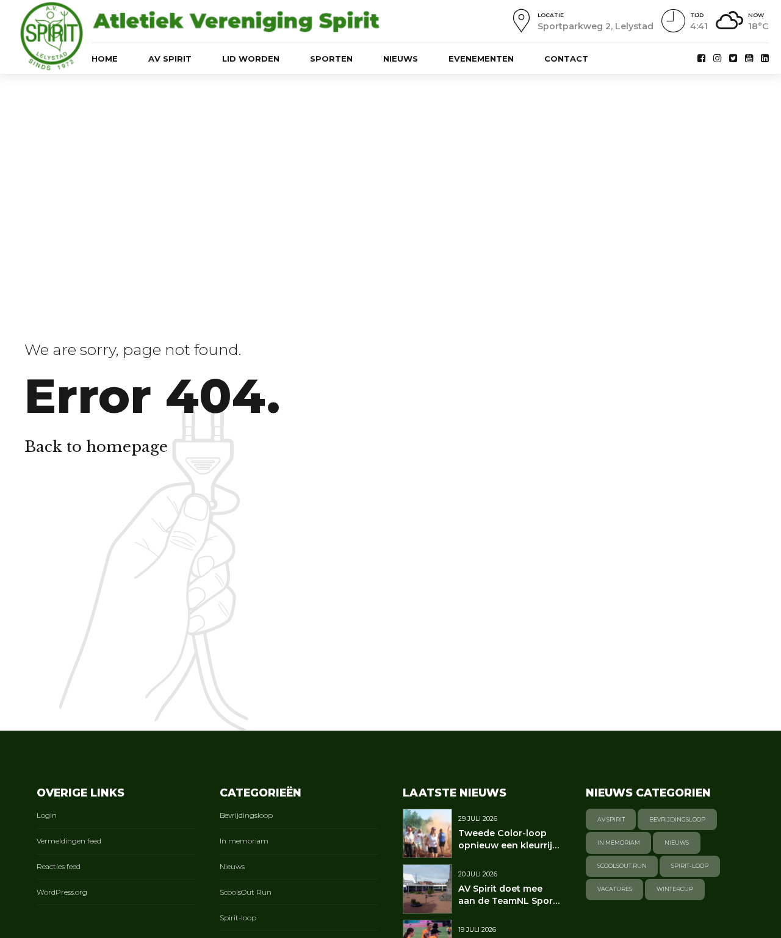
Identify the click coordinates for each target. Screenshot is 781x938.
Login (47, 815)
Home (105, 58)
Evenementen (481, 58)
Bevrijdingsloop (246, 815)
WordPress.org (62, 892)
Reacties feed (59, 866)
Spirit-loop (238, 918)
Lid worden (250, 58)
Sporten (331, 58)
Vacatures (614, 889)
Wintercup (675, 889)
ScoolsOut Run (246, 892)
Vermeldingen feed (69, 841)
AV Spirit (170, 58)
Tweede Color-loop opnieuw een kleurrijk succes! (508, 845)
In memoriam (244, 841)
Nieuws (400, 58)
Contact (566, 58)
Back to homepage (96, 446)
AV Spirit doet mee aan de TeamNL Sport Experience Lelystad (507, 900)
